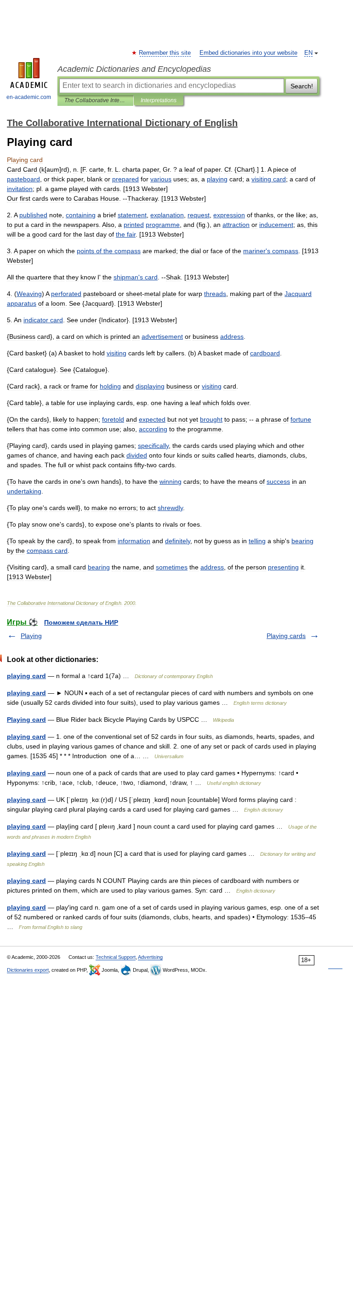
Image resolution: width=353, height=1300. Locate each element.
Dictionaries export (28, 970)
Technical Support (116, 957)
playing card (26, 675)
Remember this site (165, 53)
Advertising (150, 957)
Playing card (26, 719)
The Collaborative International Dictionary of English (95, 100)
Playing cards (286, 635)
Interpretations (158, 100)
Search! (301, 86)
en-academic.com (28, 97)
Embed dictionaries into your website (248, 53)
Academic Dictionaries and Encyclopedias (134, 69)
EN (308, 53)
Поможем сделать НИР (81, 622)
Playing (31, 635)
